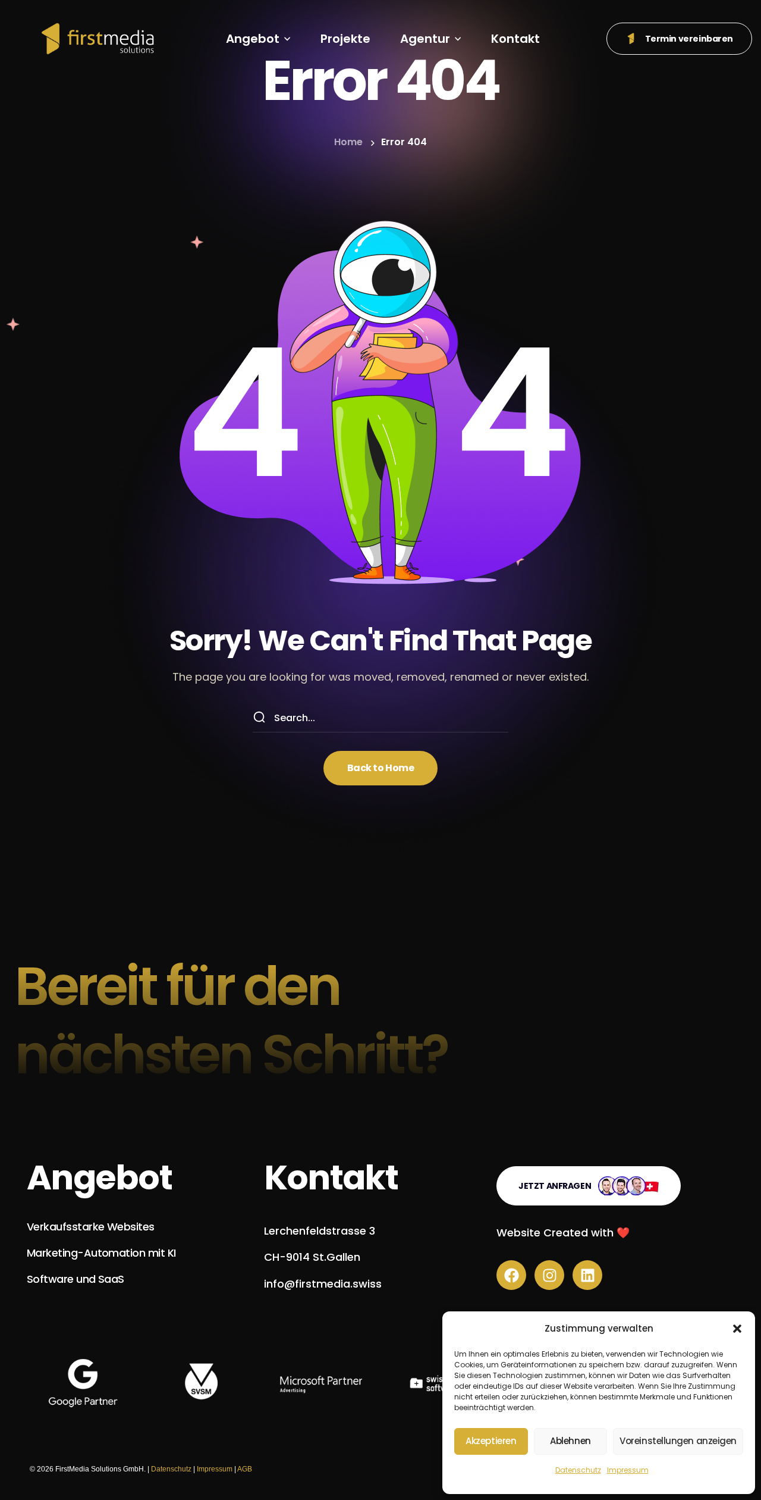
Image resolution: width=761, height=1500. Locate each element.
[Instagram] (549, 1275)
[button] (737, 1329)
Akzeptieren (491, 1441)
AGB (244, 1469)
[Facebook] (511, 1275)
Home (348, 142)
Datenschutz (578, 1470)
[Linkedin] (587, 1275)
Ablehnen (570, 1441)
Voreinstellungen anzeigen (678, 1441)
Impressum (628, 1470)
